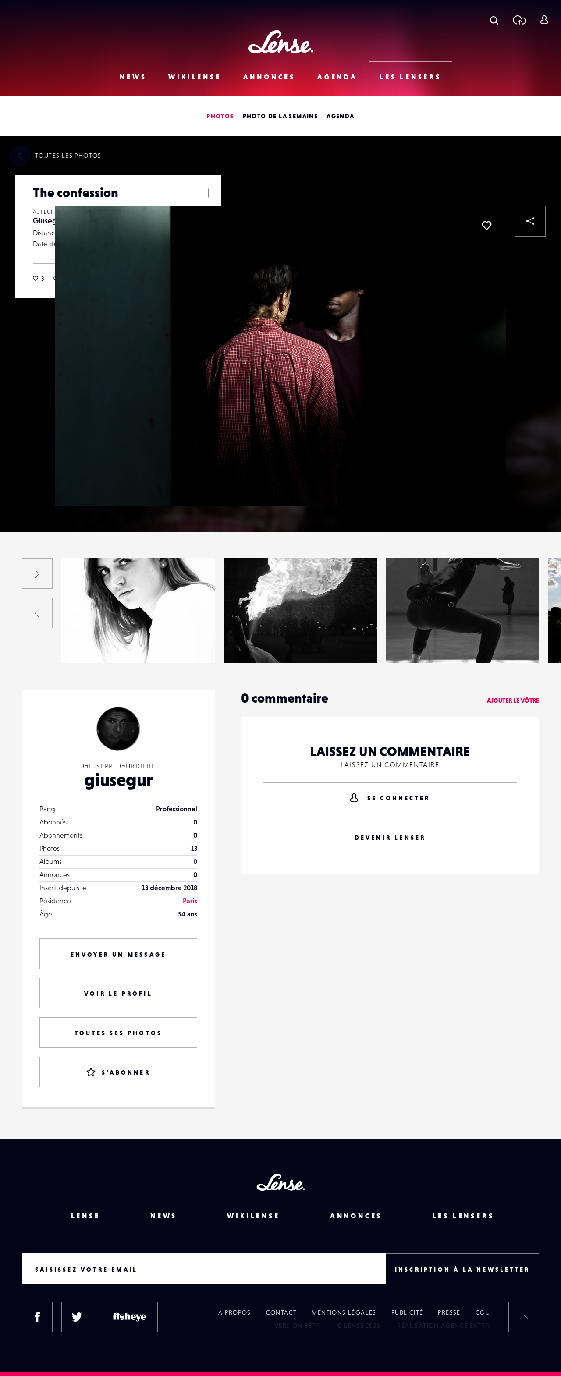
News (133, 77)
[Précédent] (37, 613)
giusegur (118, 780)
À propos (234, 1312)
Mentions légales (344, 1312)
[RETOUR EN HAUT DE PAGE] (523, 1317)
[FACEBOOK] (37, 1317)
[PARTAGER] (530, 221)
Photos (220, 116)
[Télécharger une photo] (519, 19)
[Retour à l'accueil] (280, 41)
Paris (190, 901)
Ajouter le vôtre (513, 700)
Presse (449, 1312)
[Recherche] (494, 19)
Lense (85, 1216)
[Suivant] (37, 573)
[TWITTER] (76, 1317)
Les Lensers (410, 77)
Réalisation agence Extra (443, 1325)
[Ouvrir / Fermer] (208, 193)
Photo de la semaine (280, 116)
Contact (281, 1312)
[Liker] (486, 225)
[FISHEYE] (129, 1317)
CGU (483, 1312)
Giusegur (48, 220)
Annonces (269, 77)
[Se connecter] (544, 19)
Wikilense (194, 77)
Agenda (337, 77)
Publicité (407, 1312)
